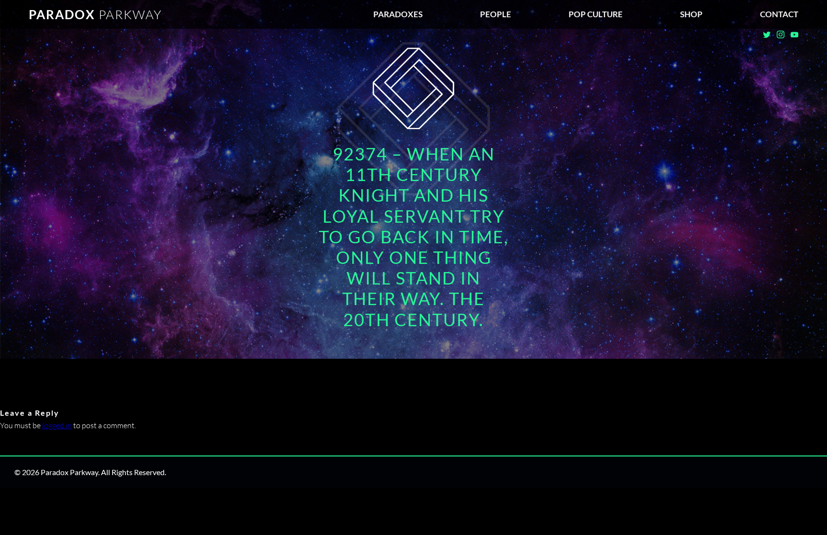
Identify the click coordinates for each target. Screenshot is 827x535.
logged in (57, 425)
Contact (779, 14)
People (495, 14)
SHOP (691, 14)
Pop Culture (596, 14)
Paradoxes (398, 14)
